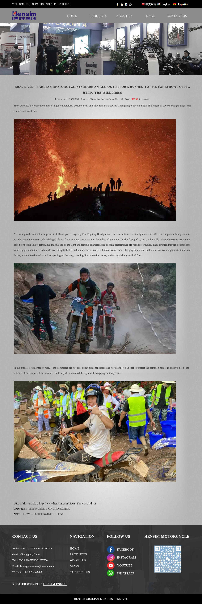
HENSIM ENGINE (55, 584)
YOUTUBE (124, 565)
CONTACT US (177, 16)
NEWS (150, 16)
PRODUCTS (98, 16)
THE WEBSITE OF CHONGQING (49, 508)
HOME (72, 16)
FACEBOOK (125, 549)
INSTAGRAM (126, 557)
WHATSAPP (125, 573)
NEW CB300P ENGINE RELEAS (43, 513)
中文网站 (151, 4)
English (165, 4)
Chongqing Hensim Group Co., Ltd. (106, 99)
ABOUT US (124, 16)
